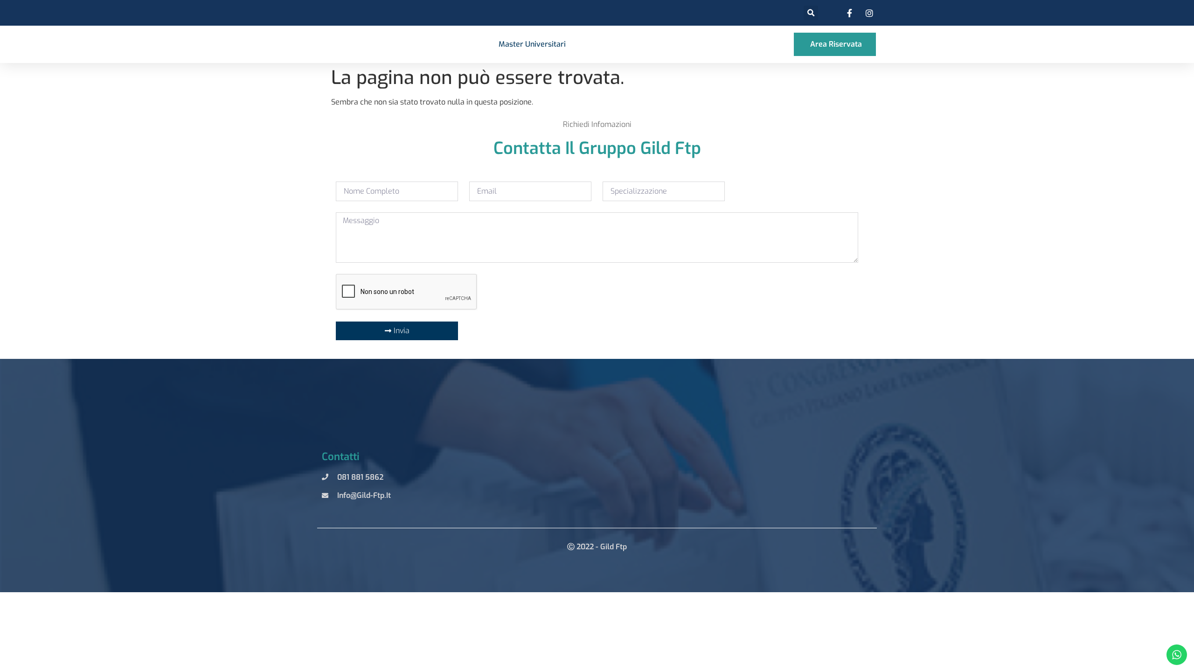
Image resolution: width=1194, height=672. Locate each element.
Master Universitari (532, 44)
